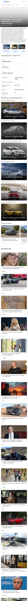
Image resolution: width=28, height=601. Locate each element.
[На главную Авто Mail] (7, 1)
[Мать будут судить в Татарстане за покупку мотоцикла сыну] (14, 284)
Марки (7, 4)
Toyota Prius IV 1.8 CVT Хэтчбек (14, 197)
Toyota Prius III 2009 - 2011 (7, 161)
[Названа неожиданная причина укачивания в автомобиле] (14, 500)
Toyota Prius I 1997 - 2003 (7, 121)
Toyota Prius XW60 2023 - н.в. (8, 202)
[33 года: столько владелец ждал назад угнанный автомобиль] (14, 457)
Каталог (2, 4)
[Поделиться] (26, 5)
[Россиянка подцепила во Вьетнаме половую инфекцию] (14, 349)
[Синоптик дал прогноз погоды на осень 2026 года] (14, 478)
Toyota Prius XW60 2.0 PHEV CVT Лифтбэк (14, 217)
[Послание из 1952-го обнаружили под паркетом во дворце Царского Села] (14, 306)
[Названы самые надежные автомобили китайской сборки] (14, 522)
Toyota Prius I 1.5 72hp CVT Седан (14, 136)
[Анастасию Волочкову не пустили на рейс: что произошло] (14, 370)
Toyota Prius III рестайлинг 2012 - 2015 (11, 141)
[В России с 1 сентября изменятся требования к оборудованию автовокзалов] (14, 565)
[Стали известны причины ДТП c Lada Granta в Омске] (14, 543)
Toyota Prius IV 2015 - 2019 (8, 182)
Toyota (12, 4)
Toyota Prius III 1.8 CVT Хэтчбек (14, 177)
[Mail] (4, 1)
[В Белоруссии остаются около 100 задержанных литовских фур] (14, 392)
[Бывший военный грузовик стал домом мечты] (14, 414)
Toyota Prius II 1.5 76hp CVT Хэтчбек (14, 116)
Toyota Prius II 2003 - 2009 (8, 100)
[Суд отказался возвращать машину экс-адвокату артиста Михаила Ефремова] (14, 435)
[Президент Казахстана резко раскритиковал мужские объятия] (14, 586)
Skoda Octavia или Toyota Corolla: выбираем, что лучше (10, 239)
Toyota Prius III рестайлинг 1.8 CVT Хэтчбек (14, 156)
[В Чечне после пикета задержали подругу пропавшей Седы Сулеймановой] (14, 262)
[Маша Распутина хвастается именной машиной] (14, 327)
